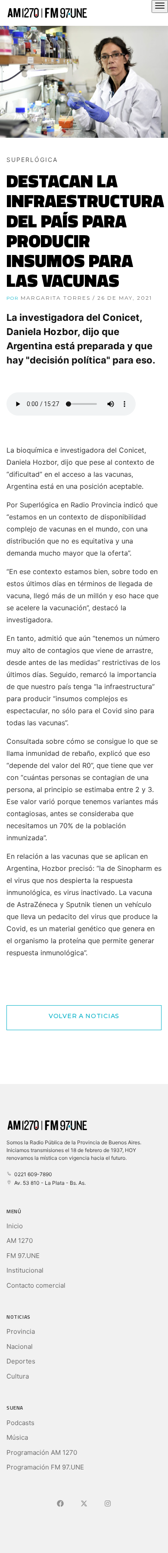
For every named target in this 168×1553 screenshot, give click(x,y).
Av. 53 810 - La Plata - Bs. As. (49, 1183)
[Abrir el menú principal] (160, 6)
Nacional (19, 1346)
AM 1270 (19, 1240)
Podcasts (20, 1423)
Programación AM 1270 (41, 1452)
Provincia (20, 1331)
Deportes (20, 1361)
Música (17, 1437)
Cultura (17, 1376)
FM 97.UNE (23, 1256)
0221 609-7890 (32, 1174)
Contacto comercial (35, 1285)
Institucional (25, 1270)
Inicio (14, 1226)
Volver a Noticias (84, 1016)
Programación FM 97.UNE (45, 1467)
